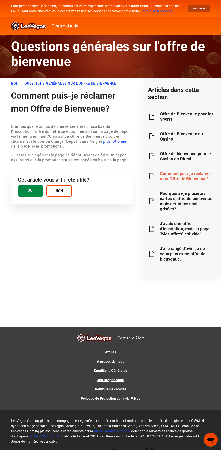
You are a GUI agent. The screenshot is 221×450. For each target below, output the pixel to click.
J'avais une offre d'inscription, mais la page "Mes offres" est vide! (185, 229)
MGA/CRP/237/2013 (45, 436)
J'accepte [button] (199, 8)
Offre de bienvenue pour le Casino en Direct (185, 156)
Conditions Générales (110, 371)
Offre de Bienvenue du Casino (181, 136)
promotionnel (115, 141)
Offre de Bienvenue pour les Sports (186, 116)
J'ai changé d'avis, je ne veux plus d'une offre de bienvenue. (182, 254)
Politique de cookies (157, 11)
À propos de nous (110, 361)
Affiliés (110, 352)
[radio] (30, 191)
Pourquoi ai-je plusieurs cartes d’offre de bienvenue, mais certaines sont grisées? (186, 201)
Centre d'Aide (65, 25)
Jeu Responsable (110, 380)
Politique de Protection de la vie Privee (110, 398)
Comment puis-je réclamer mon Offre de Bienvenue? (185, 176)
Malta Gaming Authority (112, 431)
